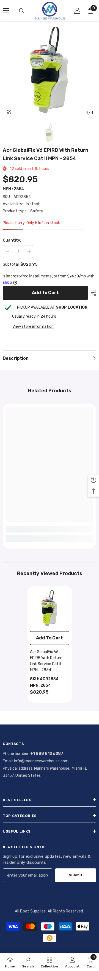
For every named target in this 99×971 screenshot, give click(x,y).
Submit (75, 875)
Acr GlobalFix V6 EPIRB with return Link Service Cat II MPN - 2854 (46, 661)
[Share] (92, 293)
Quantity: (12, 240)
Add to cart (45, 292)
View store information (33, 326)
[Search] (21, 11)
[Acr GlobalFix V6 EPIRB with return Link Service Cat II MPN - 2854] (49, 608)
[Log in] (77, 11)
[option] (49, 71)
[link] (49, 529)
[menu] (6, 10)
